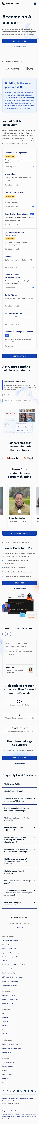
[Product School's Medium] (25, 1091)
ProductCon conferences (10, 1044)
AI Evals (4, 961)
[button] (19, 46)
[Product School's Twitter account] (21, 1091)
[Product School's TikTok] (14, 1091)
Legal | (4, 1098)
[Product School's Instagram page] (11, 1091)
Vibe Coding (6, 945)
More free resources (9, 1034)
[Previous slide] (4, 634)
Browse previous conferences (11, 1048)
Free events (6, 1030)
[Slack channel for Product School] (3, 1091)
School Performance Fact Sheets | (17, 1114)
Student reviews (7, 1066)
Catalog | (5, 1114)
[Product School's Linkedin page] (7, 1091)
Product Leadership (8, 973)
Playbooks (5, 1026)
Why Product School (8, 1062)
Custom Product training (10, 999)
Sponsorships (6, 1052)
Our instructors (7, 1070)
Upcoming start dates (9, 985)
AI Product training (8, 995)
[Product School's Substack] (36, 1091)
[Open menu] (35, 3)
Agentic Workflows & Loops (11, 953)
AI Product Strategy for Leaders (12, 977)
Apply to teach (7, 1074)
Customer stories (7, 1003)
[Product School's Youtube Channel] (18, 1091)
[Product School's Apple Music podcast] (32, 1091)
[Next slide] (9, 634)
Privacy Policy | (24, 1098)
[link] (19, 41)
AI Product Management (10, 941)
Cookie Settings (13, 1101)
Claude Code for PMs (9, 949)
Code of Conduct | (13, 1098)
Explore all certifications (10, 981)
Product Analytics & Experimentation (14, 965)
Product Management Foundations (13, 957)
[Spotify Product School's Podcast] (29, 1091)
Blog (3, 1014)
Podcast (5, 1018)
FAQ (3, 1082)
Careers (5, 1078)
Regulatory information (10, 1111)
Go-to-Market (7, 969)
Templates (5, 1022)
